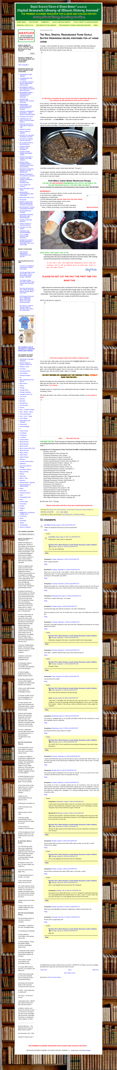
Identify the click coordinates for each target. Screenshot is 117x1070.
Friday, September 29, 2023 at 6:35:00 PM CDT (64, 690)
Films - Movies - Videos (26, 412)
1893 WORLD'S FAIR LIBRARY (46, 25)
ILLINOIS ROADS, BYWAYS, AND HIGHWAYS (25, 148)
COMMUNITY (45, 22)
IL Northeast (76, 514)
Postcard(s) (23, 503)
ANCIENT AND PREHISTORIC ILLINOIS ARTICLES (27, 101)
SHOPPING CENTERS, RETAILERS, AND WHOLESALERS (26, 216)
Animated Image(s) (25, 375)
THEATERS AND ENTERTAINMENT (25, 231)
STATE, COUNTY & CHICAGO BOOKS (85, 22)
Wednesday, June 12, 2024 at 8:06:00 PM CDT (64, 742)
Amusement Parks (25, 371)
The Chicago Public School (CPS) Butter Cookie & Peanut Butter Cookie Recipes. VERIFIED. (27, 275)
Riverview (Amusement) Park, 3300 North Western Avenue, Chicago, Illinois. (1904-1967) (27, 291)
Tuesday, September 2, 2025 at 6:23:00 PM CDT (65, 782)
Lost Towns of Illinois (25, 469)
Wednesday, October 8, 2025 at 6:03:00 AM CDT (70, 801)
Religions (22, 508)
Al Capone (23, 369)
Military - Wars (24, 478)
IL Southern (23, 437)
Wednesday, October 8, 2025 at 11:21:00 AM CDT (70, 813)
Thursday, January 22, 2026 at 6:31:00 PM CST (64, 546)
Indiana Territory (24, 457)
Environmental (24, 405)
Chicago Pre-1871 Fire (26, 394)
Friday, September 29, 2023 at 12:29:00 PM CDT (65, 676)
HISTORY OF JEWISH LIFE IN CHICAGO (26, 139)
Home (70, 970)
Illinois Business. (24, 444)
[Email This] (60, 512)
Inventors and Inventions (26, 461)
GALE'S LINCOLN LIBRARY (61, 22)
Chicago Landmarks (25, 392)
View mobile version (69, 973)
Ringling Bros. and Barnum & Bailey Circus (27, 513)
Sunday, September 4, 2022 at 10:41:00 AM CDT (65, 559)
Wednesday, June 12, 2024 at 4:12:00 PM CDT (65, 728)
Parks (21, 495)
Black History (23, 383)
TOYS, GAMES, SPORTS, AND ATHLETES (24, 236)
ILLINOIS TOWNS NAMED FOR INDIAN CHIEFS (26, 153)
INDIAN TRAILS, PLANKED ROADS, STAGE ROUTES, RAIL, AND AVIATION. (27, 165)
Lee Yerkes (47, 525)
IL (20, 428)
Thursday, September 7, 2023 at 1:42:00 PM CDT (65, 622)
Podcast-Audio (24, 501)
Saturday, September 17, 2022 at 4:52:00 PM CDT (66, 569)
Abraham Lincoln (24, 366)
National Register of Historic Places (25, 485)
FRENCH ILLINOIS (25, 129)
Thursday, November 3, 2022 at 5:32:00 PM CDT (65, 583)
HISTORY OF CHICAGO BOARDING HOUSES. (27, 136)
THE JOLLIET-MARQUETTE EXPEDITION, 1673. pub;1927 (25, 254)
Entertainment (23, 403)
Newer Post (43, 970)
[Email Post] (57, 512)
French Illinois (23, 418)
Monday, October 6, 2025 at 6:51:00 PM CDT (64, 841)
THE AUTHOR (33, 22)
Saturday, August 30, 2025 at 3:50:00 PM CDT (65, 698)
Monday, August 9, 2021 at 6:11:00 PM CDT (63, 525)
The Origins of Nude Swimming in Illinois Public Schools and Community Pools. (27, 283)
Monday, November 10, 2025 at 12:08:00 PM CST (66, 906)
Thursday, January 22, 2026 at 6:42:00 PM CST (64, 882)
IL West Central (24, 439)
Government (23, 424)
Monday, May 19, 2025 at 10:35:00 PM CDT (64, 770)
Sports (21, 518)
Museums (22, 480)
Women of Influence (25, 527)
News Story (23, 490)
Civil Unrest (23, 396)
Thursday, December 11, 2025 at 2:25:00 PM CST (66, 917)
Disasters (22, 398)
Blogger (88, 1050)
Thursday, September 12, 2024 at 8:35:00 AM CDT (66, 756)
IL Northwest (23, 435)
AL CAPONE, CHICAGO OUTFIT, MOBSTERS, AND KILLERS (27, 83)
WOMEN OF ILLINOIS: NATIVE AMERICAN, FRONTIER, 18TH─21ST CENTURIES (27, 242)
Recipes (82, 514)
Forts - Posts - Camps (26, 416)
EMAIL (96, 25)
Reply (45, 530)
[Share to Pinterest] (67, 512)
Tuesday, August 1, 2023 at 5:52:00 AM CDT (64, 606)
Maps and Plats (24, 471)
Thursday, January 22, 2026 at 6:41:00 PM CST (64, 856)
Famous (22, 407)
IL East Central (24, 431)
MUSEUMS (23, 199)
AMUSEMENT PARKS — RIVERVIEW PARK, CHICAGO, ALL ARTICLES (27, 95)
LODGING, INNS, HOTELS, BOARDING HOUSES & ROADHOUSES (26, 180)
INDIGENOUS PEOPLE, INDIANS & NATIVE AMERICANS (27, 170)
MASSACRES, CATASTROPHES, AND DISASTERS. (26, 194)
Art (20, 377)
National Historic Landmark (27, 482)
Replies (48, 533)
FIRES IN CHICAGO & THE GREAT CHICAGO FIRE (26, 125)
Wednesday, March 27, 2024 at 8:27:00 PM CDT (65, 716)
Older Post (95, 970)
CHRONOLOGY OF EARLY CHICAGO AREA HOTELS (27, 120)
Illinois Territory (24, 452)
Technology (23, 520)
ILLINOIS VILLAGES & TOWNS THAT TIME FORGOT (26, 158)
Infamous (22, 459)
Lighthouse (23, 463)
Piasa (21, 499)
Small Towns (23, 516)
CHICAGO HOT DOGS (26, 116)
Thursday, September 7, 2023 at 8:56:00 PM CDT (65, 664)
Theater (22, 522)
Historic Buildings (24, 426)
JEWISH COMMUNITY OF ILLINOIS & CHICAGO (27, 175)
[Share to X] (63, 512)
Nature (21, 488)
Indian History (23, 455)
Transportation (24, 525)
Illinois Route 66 (24, 450)
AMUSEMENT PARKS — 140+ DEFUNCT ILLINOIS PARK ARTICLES (27, 89)
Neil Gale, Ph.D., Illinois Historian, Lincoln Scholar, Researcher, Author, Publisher (72, 544)
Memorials (23, 476)
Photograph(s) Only (25, 497)
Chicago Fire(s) (24, 390)
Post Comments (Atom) (54, 977)
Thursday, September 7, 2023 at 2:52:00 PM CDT (65, 637)
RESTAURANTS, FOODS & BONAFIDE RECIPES (75, 25)
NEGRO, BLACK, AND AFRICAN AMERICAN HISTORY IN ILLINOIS (26, 203)
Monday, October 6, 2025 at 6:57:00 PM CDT (64, 869)
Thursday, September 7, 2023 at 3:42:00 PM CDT (65, 650)
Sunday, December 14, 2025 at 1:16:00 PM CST (64, 826)
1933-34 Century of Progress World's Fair (26, 363)
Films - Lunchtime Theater (27, 409)
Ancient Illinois (24, 373)
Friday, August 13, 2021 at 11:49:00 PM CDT (68, 537)
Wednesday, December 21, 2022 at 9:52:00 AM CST (66, 596)
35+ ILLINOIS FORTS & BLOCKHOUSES (26, 143)
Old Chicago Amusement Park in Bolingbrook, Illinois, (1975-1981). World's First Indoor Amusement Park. (27, 299)
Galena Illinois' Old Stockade (25, 421)
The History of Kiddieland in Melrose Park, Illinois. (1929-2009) (27, 267)
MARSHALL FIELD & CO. (25, 25)
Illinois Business (24, 441)
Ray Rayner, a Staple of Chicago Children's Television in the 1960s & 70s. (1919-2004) (26, 308)
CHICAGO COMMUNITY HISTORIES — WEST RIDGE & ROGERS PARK (27, 113)
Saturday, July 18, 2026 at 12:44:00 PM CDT (68, 890)
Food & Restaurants (66, 514)
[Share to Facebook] (65, 512)
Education (22, 401)
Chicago (22, 388)
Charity (22, 385)
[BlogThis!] (62, 512)
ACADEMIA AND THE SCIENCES (26, 79)
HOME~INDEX (21, 22)
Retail (21, 510)
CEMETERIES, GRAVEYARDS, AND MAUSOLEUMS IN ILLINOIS (26, 107)
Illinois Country (24, 446)
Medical (22, 474)
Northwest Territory (25, 493)
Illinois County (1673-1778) (27, 448)
